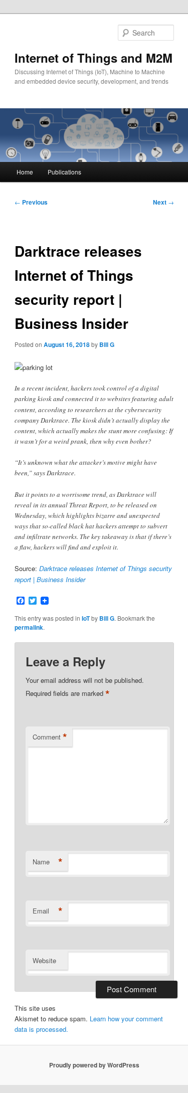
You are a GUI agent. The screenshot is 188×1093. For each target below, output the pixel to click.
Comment (50, 737)
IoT (86, 618)
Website (44, 960)
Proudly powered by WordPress (94, 1064)
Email (48, 911)
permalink (29, 627)
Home (25, 171)
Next (163, 202)
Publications (64, 171)
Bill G (106, 344)
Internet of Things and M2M (93, 57)
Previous (31, 202)
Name (48, 862)
